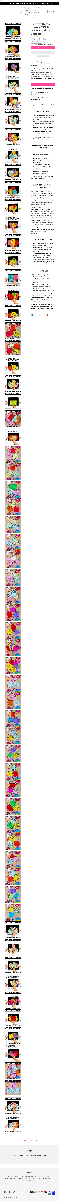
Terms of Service (47, 1178)
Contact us (36, 1178)
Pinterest (17, 1176)
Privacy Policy (46, 1176)
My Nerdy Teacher (12, 1197)
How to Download (27, 1176)
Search (37, 1176)
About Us (9, 1176)
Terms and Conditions (24, 1178)
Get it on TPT (42, 84)
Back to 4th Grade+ (30, 1140)
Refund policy (29, 1180)
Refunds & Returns (10, 1178)
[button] (4, 1)
